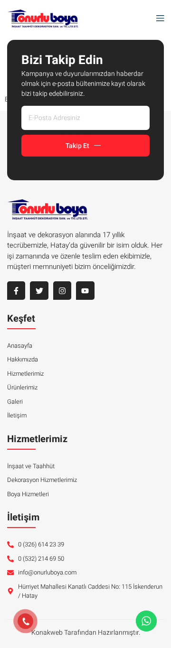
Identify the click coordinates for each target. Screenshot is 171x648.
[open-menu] (157, 19)
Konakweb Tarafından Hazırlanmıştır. (85, 633)
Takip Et (77, 146)
